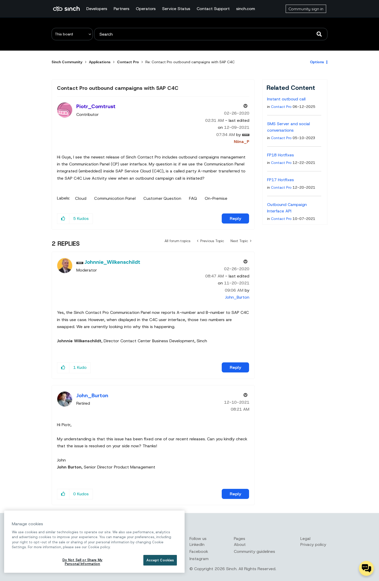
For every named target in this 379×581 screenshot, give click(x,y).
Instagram (199, 558)
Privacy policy (313, 544)
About (240, 544)
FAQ (193, 198)
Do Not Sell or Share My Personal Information (82, 562)
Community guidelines (254, 551)
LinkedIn (197, 544)
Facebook (199, 551)
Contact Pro (128, 62)
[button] (63, 219)
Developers (96, 8)
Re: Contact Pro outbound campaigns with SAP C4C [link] (190, 62)
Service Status (176, 8)
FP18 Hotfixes (280, 155)
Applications (100, 62)
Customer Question (162, 198)
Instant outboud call (286, 99)
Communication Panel (115, 198)
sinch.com (245, 8)
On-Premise (216, 198)
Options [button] (317, 62)
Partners (121, 8)
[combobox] (210, 34)
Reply (235, 218)
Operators (146, 8)
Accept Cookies (160, 560)
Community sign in (306, 8)
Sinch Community (66, 9)
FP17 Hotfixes (280, 179)
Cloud (80, 198)
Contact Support (213, 8)
